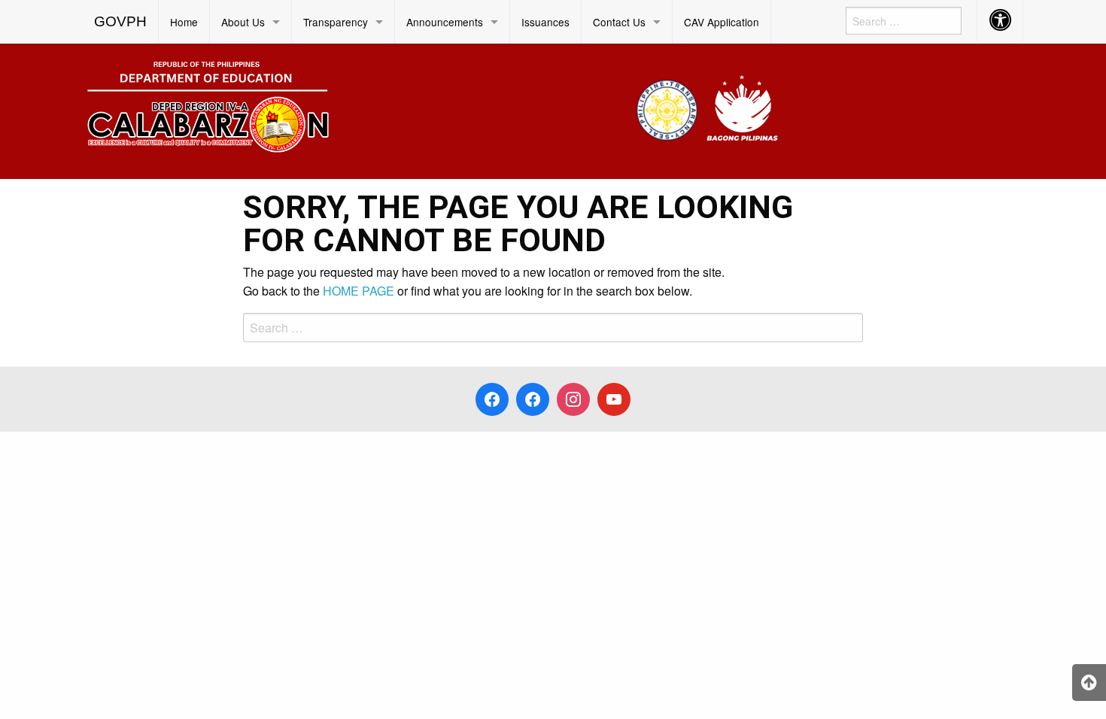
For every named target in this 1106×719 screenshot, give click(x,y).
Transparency (335, 21)
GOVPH (120, 21)
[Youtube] (614, 399)
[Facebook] (492, 399)
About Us (243, 21)
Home (184, 21)
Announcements (444, 21)
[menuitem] (121, 22)
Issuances (545, 21)
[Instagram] (573, 399)
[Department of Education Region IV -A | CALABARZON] (432, 109)
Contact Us (619, 21)
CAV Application (721, 21)
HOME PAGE (358, 290)
